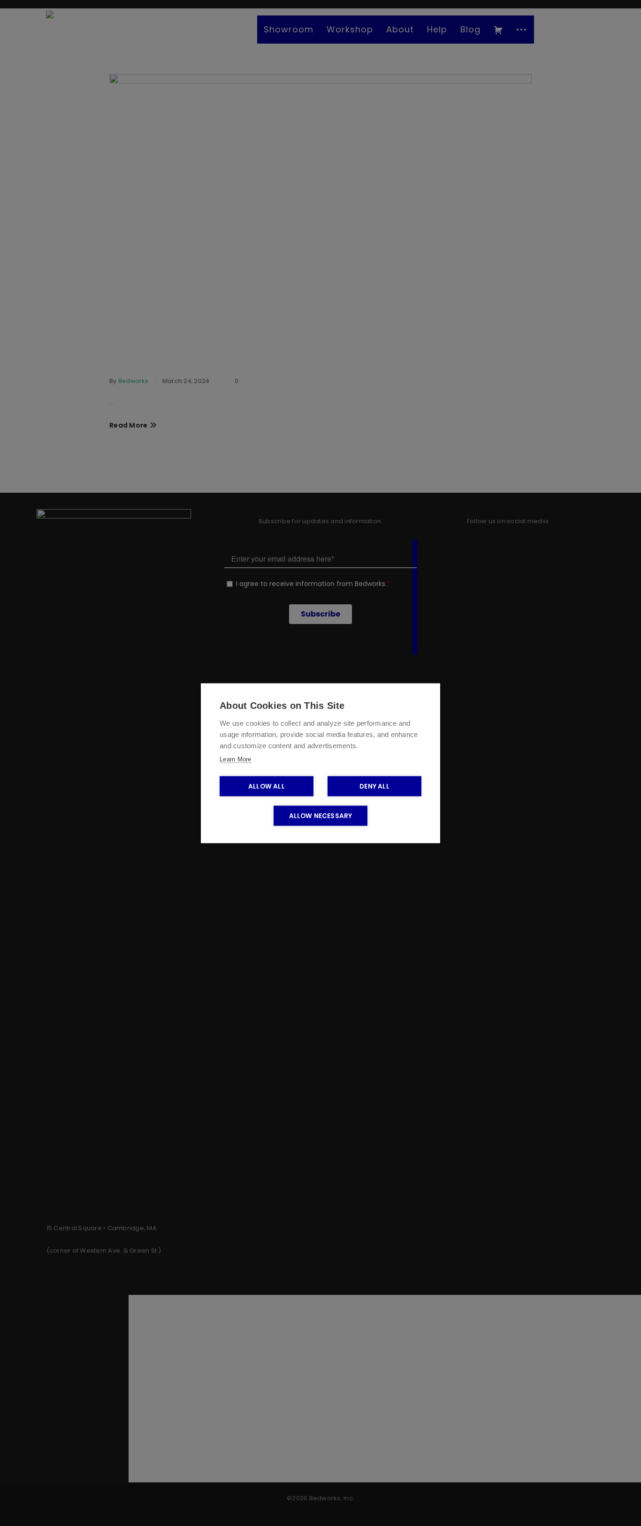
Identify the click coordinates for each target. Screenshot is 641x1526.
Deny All (374, 786)
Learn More (236, 758)
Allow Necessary (320, 815)
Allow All (266, 786)
